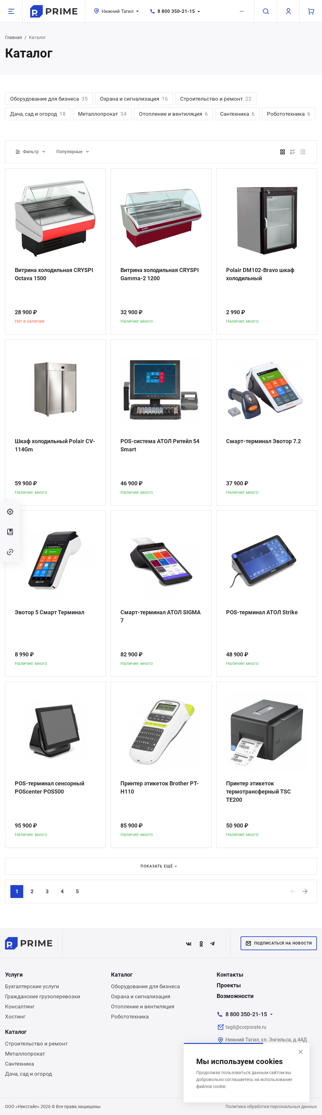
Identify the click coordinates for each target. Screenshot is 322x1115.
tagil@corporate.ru (245, 1027)
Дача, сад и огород (38, 114)
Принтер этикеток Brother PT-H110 (159, 787)
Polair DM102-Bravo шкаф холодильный (260, 274)
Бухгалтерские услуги (32, 986)
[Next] (305, 891)
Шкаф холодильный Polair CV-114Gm (55, 445)
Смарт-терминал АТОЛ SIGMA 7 (160, 616)
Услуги (14, 974)
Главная (13, 37)
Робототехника (288, 114)
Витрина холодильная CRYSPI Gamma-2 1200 (159, 274)
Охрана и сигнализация (134, 99)
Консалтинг (20, 1006)
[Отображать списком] (293, 152)
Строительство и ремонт (216, 99)
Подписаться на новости (283, 943)
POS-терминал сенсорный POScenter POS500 (49, 787)
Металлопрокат (102, 114)
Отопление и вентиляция (173, 114)
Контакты (230, 974)
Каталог (122, 974)
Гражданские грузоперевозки (42, 996)
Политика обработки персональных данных (271, 1106)
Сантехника (237, 114)
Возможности (235, 996)
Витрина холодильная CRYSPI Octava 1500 (54, 274)
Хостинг (15, 1016)
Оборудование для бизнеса (49, 99)
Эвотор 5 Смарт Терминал (49, 612)
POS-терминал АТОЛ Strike (262, 612)
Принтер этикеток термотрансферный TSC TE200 (258, 791)
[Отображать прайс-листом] (303, 152)
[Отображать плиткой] (282, 152)
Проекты (229, 985)
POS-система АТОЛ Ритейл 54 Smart (159, 445)
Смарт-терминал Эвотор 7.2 (263, 441)
